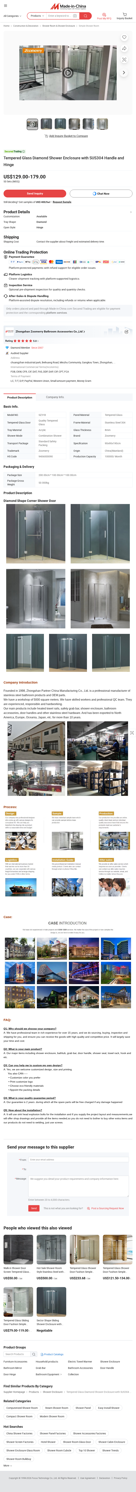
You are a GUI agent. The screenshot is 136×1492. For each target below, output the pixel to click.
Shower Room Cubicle (59, 1450)
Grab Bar (41, 1368)
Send (34, 1208)
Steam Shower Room (56, 1408)
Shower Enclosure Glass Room (23, 1450)
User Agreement (87, 1478)
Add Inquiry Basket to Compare (68, 136)
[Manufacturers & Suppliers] (68, 6)
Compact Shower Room (19, 1416)
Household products (47, 1361)
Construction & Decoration (25, 25)
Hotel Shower (48, 1442)
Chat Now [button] (103, 193)
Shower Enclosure (110, 1361)
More (7, 1465)
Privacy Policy (120, 1478)
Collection (73, 1374)
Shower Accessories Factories (89, 1433)
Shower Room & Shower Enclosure (58, 25)
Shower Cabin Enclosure (111, 1442)
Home (6, 25)
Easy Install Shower (109, 1408)
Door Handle (107, 1368)
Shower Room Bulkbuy (18, 1459)
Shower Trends (110, 1450)
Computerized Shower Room (22, 1408)
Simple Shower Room (89, 25)
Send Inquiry (35, 193)
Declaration (104, 1478)
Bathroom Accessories (80, 1368)
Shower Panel (83, 1408)
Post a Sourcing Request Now (105, 1208)
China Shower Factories (19, 1433)
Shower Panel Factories (53, 1433)
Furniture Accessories (15, 1361)
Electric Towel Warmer (80, 1361)
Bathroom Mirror (13, 1368)
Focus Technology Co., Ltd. (45, 1478)
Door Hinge (10, 1374)
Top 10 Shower (87, 1450)
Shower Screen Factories (19, 1442)
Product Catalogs (53, 1354)
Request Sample (62, 201)
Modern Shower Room (52, 1416)
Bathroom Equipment (47, 1374)
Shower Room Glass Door (77, 1442)
